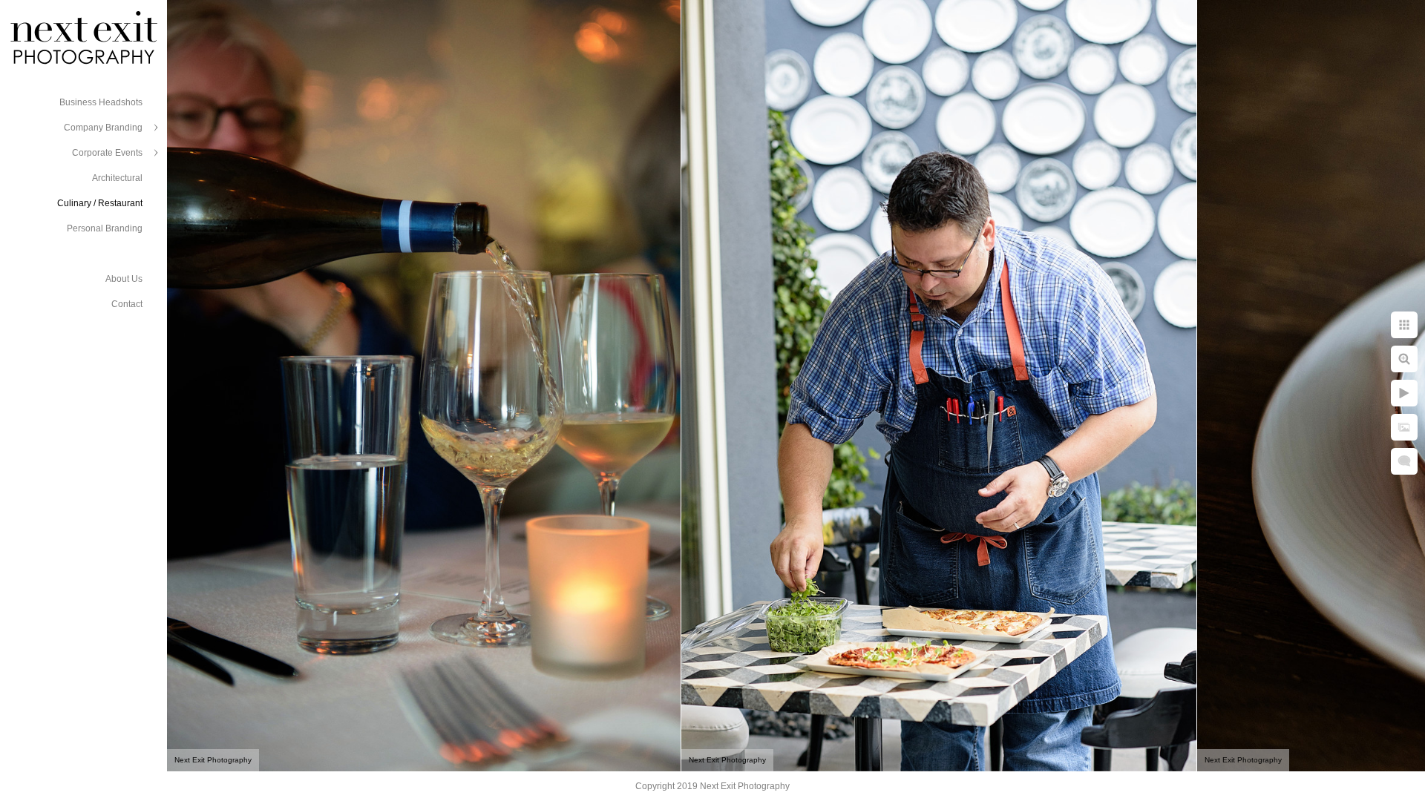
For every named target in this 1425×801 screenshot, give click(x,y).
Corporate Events (107, 153)
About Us (123, 279)
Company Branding (103, 127)
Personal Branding (104, 228)
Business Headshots (100, 102)
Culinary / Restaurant (99, 203)
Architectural (117, 178)
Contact (126, 304)
